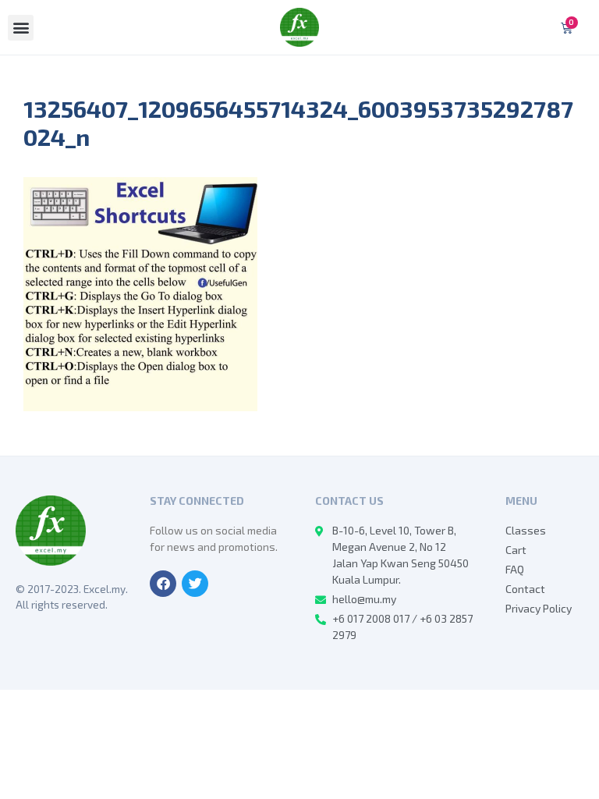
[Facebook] (163, 583)
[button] (21, 28)
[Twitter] (195, 583)
